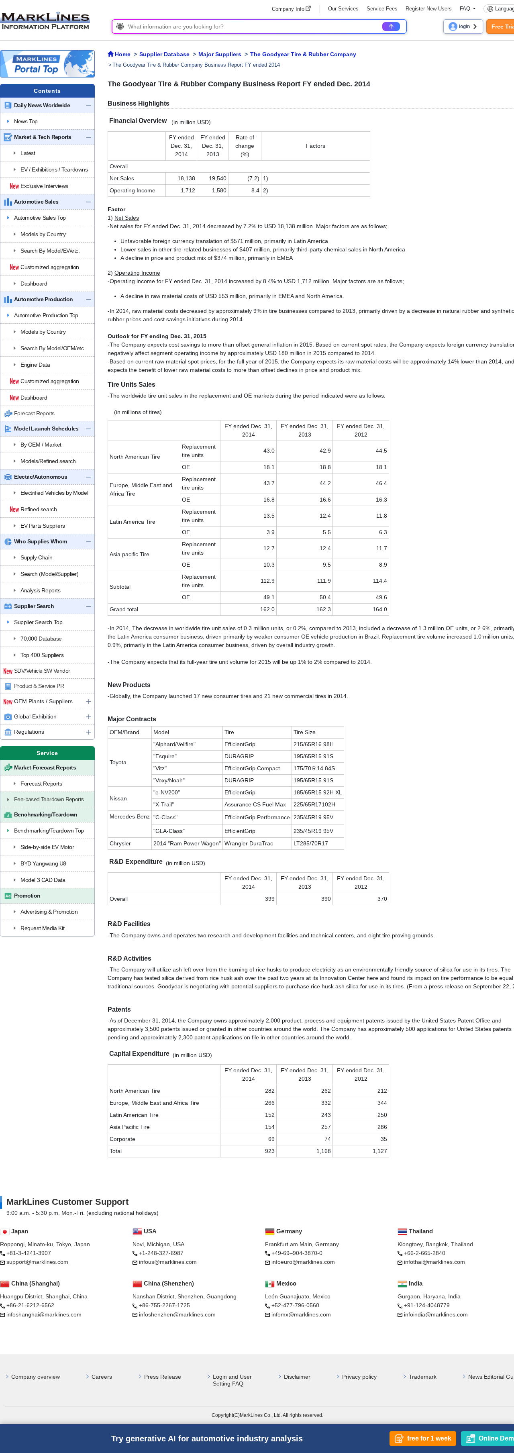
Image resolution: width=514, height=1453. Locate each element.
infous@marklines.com (168, 1262)
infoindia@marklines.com (436, 1314)
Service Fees (382, 9)
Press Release (162, 1376)
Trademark (422, 1376)
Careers (102, 1376)
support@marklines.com (37, 1262)
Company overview (35, 1376)
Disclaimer (297, 1376)
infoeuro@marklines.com (303, 1262)
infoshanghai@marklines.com (44, 1314)
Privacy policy (359, 1376)
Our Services (343, 9)
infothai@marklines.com (434, 1262)
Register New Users (429, 9)
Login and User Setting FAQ (232, 1380)
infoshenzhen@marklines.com (177, 1314)
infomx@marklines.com (301, 1314)
